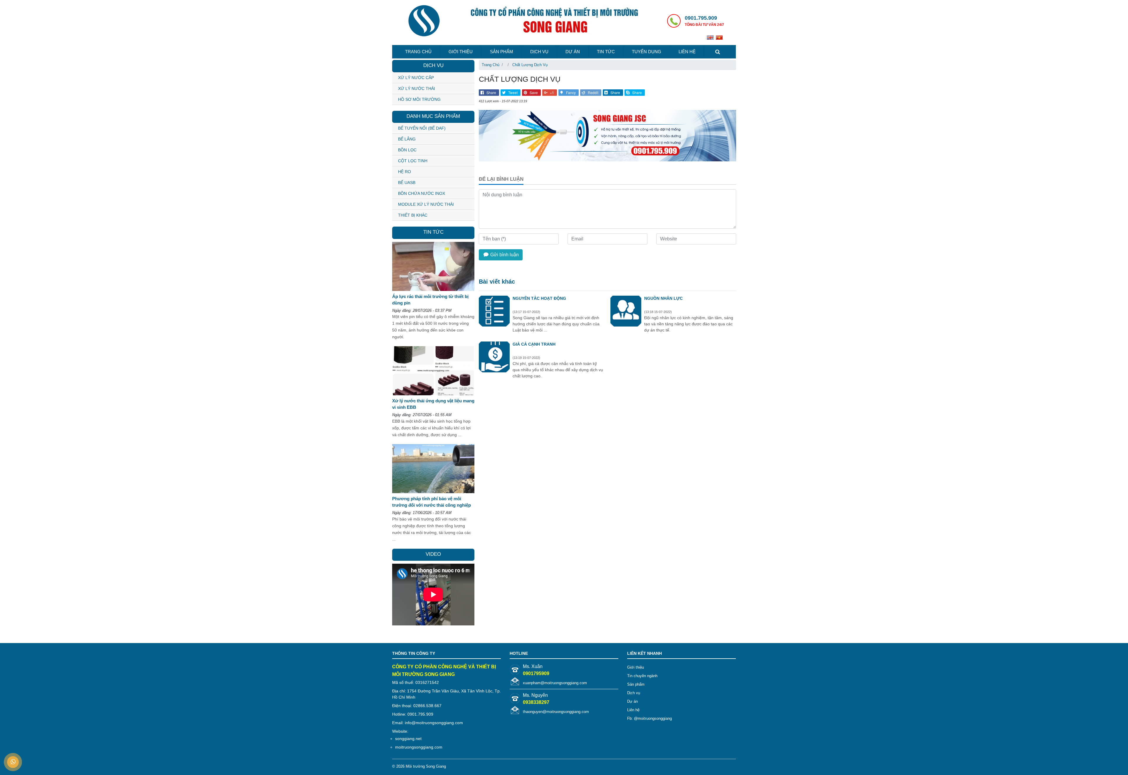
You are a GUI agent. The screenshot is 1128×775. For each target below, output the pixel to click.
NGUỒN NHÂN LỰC (663, 298)
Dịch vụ (539, 51)
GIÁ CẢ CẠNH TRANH (534, 344)
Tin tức (606, 51)
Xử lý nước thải (416, 88)
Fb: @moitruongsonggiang (649, 718)
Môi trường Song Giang (426, 766)
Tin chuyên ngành (642, 676)
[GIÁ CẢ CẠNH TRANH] (494, 357)
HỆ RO (404, 171)
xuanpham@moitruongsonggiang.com (555, 683)
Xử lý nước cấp (416, 77)
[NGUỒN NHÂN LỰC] (625, 311)
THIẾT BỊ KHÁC (412, 215)
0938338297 (536, 702)
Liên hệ (687, 51)
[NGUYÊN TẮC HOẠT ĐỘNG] (494, 311)
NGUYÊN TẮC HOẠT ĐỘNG (539, 298)
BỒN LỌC (407, 150)
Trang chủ (418, 51)
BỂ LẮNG (407, 139)
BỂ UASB (406, 182)
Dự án (572, 51)
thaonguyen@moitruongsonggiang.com (556, 711)
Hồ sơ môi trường (419, 99)
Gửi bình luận (504, 254)
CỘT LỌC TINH (412, 160)
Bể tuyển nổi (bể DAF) (422, 128)
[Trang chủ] (423, 21)
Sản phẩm (501, 51)
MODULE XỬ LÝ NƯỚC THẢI (426, 204)
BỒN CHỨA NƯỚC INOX (421, 193)
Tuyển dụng (646, 51)
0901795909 (536, 673)
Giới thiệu (461, 51)
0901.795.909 (701, 18)
